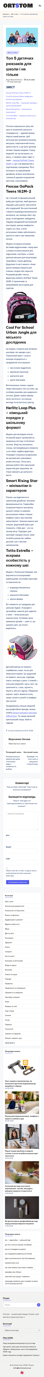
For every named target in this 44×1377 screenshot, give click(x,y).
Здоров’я (8, 942)
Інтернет (8, 952)
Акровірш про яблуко (13, 1272)
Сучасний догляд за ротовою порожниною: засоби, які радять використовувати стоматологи (19, 1188)
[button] (17, 744)
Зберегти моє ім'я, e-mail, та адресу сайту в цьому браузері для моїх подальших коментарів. (21, 873)
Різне (7, 1002)
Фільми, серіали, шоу (13, 1038)
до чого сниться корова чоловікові (18, 1245)
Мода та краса (10, 965)
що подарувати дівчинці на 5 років (18, 1254)
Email (9, 847)
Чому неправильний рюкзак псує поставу (19, 1343)
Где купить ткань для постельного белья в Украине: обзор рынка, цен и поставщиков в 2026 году (20, 1349)
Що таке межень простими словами (19, 1267)
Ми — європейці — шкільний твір (17, 1240)
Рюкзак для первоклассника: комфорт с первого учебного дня (22, 1117)
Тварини (8, 1024)
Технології (9, 1029)
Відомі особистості (12, 924)
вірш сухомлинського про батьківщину (20, 1258)
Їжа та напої (9, 956)
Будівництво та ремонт (14, 920)
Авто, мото (9, 901)
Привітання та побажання (15, 988)
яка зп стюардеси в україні (15, 1249)
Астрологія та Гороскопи (14, 910)
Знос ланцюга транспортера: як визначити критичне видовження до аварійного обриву (20, 1083)
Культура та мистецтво (14, 961)
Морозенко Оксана (19, 739)
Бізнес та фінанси (12, 915)
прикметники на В (12, 1263)
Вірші (7, 929)
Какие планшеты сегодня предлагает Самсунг (21, 1355)
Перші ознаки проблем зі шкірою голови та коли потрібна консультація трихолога (21, 1153)
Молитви (8, 970)
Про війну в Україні (12, 997)
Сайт (8, 859)
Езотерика (9, 938)
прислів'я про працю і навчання (17, 1276)
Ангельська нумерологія (14, 906)
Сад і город (9, 1011)
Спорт (7, 1020)
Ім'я (8, 835)
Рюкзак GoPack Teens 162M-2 (18, 93)
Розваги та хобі (11, 1006)
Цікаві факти (10, 1043)
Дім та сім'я (12, 52)
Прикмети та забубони (14, 992)
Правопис (9, 983)
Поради (8, 979)
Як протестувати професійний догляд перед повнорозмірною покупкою (21, 1222)
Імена (7, 947)
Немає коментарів (15, 82)
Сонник (8, 1015)
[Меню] (40, 5)
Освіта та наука (11, 974)
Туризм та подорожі (13, 1034)
